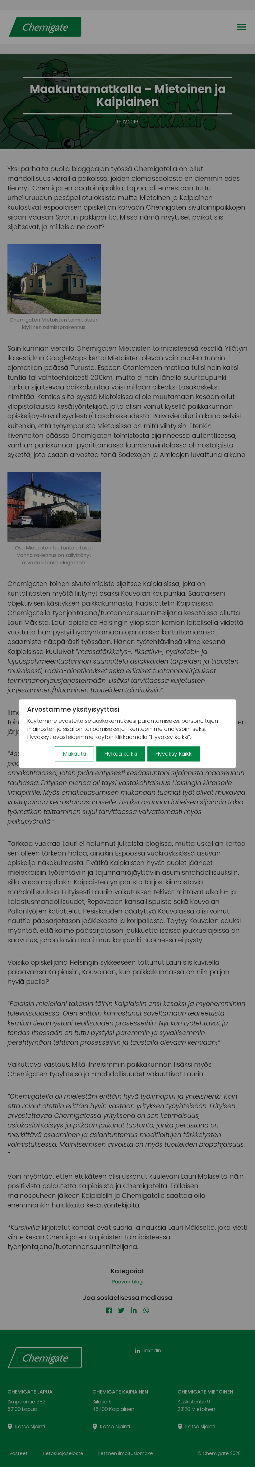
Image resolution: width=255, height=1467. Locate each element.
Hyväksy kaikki (173, 754)
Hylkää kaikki (120, 754)
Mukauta (74, 754)
